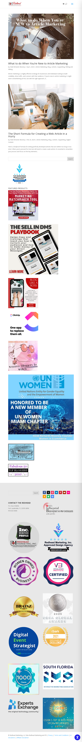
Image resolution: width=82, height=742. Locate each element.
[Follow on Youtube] (64, 492)
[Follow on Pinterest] (60, 492)
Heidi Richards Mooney (17, 67)
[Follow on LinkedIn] (56, 492)
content (53, 67)
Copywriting (61, 67)
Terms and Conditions (61, 735)
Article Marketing (41, 67)
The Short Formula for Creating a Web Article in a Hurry (37, 135)
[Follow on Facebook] (44, 492)
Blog (49, 67)
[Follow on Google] (52, 496)
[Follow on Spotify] (48, 496)
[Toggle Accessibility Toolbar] (77, 737)
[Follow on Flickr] (68, 492)
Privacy (50, 735)
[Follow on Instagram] (52, 492)
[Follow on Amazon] (44, 496)
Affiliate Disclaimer (23, 738)
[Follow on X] (48, 492)
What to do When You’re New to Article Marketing (38, 63)
